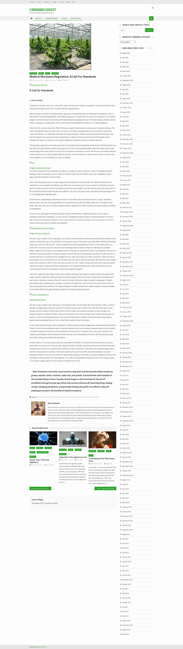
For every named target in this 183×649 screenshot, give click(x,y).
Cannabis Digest (43, 9)
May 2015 (125, 493)
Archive (100, 451)
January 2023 (126, 135)
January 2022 (126, 180)
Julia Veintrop (50, 465)
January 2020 (126, 257)
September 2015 (127, 475)
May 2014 (125, 548)
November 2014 (127, 521)
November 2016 (127, 412)
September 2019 (127, 275)
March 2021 (126, 203)
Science (61, 2)
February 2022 (127, 176)
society (96, 397)
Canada (54, 2)
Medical (55, 73)
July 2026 (125, 57)
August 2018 (126, 325)
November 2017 (127, 366)
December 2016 (127, 407)
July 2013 (125, 566)
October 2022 (126, 148)
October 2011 (126, 602)
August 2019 (126, 280)
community (51, 397)
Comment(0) (64, 80)
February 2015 (127, 507)
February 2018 (127, 353)
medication (86, 397)
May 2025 (125, 94)
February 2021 (127, 207)
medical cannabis (66, 397)
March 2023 (126, 130)
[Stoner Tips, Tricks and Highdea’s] (43, 438)
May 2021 (125, 194)
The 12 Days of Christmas (105, 488)
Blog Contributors (52, 18)
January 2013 (126, 575)
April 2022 (125, 166)
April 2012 (125, 593)
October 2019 (126, 271)
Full (47, 73)
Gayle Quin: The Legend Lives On (73, 457)
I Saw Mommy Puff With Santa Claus (102, 459)
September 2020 (127, 225)
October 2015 (126, 471)
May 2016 (125, 439)
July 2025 (125, 89)
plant (92, 397)
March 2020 (126, 248)
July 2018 (125, 330)
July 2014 (125, 539)
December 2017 (127, 362)
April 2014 (125, 552)
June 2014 (125, 543)
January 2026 (126, 76)
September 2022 (127, 153)
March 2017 (126, 393)
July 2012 (125, 589)
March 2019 (126, 303)
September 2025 (127, 80)
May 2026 (125, 62)
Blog (41, 73)
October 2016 (126, 416)
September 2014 (127, 530)
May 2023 (125, 121)
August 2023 (126, 112)
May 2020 (125, 239)
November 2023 (127, 103)
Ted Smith (79, 460)
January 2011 (126, 620)
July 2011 (125, 607)
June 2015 (125, 489)
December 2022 (127, 139)
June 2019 (125, 289)
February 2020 (127, 253)
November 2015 (127, 466)
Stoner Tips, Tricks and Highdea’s (39, 461)
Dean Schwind (52, 80)
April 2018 (125, 344)
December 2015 (127, 462)
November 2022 (127, 144)
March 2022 (126, 171)
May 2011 (125, 611)
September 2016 (127, 421)
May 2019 (125, 294)
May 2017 (125, 384)
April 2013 (125, 570)
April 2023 (125, 126)
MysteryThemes (42, 647)
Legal (67, 2)
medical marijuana (77, 397)
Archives (38, 18)
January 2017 (126, 403)
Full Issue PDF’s (76, 18)
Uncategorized (42, 452)
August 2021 (126, 185)
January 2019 (126, 312)
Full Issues (47, 2)
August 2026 (126, 53)
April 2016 (125, 443)
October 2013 (126, 561)
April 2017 (125, 389)
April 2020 (125, 244)
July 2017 (125, 375)
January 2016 (126, 457)
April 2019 (125, 298)
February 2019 (127, 307)
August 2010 (126, 630)
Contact (64, 18)
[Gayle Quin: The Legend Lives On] (73, 439)
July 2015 (125, 484)
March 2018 (126, 348)
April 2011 (125, 616)
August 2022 (126, 157)
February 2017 (127, 398)
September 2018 (127, 321)
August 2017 (126, 371)
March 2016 (126, 448)
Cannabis (45, 397)
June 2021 (125, 189)
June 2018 (125, 334)
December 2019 (127, 262)
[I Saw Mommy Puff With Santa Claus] (102, 439)
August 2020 (126, 230)
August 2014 (126, 534)
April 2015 (125, 498)
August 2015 (126, 480)
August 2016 (126, 425)
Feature (39, 2)
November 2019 (127, 266)
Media (32, 452)
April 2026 (125, 67)
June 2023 (125, 117)
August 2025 (126, 85)
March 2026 (126, 71)
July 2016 (125, 430)
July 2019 (125, 284)
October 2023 (126, 107)
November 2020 (127, 216)
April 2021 (125, 198)
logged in (42, 503)
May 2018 (125, 339)
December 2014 (127, 516)
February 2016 (127, 452)
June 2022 (125, 162)
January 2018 (126, 357)
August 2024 (126, 98)
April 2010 (125, 634)
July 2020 (125, 235)
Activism (33, 73)
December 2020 (127, 212)
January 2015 (126, 511)
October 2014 (126, 525)
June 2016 (125, 434)
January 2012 (126, 598)
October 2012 (126, 584)
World (73, 2)
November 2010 (127, 625)
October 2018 (126, 316)
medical (57, 397)
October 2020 (126, 221)
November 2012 (127, 580)
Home (32, 2)
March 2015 (126, 502)
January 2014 (126, 557)
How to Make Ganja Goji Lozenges (41, 488)
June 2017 (125, 380)
